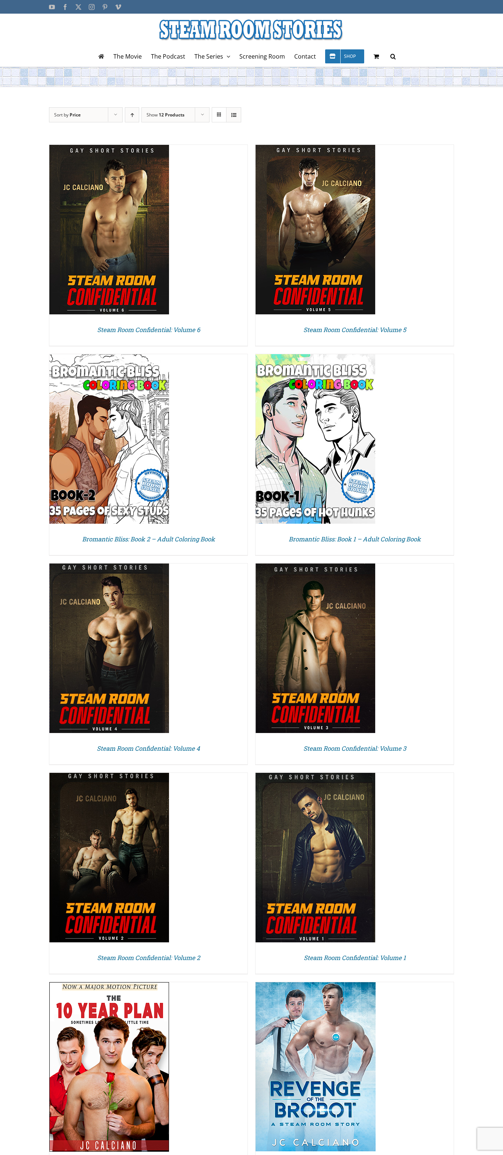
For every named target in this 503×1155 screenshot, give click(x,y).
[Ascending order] (132, 114)
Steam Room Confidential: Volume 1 (355, 957)
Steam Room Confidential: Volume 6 (148, 329)
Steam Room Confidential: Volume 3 (354, 748)
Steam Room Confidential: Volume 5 (354, 329)
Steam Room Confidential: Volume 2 (148, 957)
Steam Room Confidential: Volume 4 (148, 748)
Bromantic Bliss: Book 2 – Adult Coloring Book (148, 539)
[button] (393, 56)
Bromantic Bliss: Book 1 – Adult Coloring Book (355, 539)
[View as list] (233, 115)
